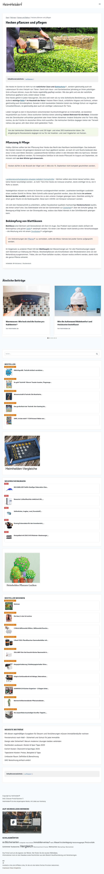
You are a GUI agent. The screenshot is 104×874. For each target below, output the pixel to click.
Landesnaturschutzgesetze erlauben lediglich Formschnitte (30, 179)
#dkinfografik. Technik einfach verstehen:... (29, 370)
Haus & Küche (29, 842)
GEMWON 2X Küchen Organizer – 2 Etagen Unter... (31, 688)
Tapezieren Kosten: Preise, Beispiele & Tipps (23, 753)
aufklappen (29, 79)
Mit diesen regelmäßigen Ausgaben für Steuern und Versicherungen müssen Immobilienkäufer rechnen (47, 734)
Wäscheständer (70, 847)
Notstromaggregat (78, 842)
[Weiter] (98, 310)
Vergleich (26, 846)
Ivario (52, 842)
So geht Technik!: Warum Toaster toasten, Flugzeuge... (33, 382)
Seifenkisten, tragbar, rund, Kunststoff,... (28, 511)
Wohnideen (53, 853)
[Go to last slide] (5, 310)
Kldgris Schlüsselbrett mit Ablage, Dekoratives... (30, 676)
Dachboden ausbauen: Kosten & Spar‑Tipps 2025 (25, 745)
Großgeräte (22, 842)
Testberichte (15, 847)
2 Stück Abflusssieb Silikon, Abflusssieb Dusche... (31, 628)
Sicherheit (67, 208)
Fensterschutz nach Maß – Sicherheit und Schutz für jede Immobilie (32, 738)
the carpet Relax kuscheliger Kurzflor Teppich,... (30, 712)
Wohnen (17, 604)
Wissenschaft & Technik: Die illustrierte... (28, 394)
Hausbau (24, 855)
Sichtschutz (60, 87)
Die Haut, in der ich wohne (23, 616)
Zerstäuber (35, 231)
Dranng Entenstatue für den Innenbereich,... (29, 523)
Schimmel (6, 847)
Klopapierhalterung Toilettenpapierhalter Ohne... (31, 664)
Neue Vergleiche (15, 868)
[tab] (47, 338)
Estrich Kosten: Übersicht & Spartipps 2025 (22, 749)
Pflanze (31, 239)
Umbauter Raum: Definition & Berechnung (22, 756)
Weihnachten (53, 847)
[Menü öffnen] (100, 4)
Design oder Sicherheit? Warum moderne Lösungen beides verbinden (33, 741)
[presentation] (26, 301)
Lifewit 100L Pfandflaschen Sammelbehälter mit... (31, 640)
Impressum (6, 868)
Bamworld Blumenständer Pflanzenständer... (29, 700)
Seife (28, 229)
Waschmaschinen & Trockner (41, 847)
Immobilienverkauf (42, 842)
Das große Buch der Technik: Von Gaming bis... (30, 406)
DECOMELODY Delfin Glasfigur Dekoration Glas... (31, 487)
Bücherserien (12, 842)
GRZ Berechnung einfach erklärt (18, 760)
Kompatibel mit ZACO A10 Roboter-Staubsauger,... (31, 535)
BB (3, 842)
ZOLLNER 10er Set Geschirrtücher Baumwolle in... (31, 652)
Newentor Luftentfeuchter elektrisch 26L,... (29, 499)
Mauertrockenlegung (63, 842)
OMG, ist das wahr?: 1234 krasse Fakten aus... (30, 418)
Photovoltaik (90, 842)
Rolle (22, 100)
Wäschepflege (61, 847)
